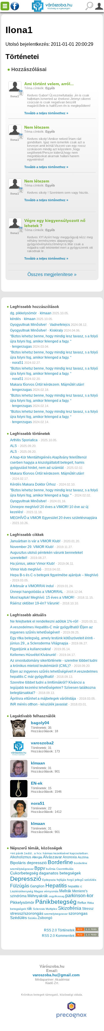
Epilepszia (49, 879)
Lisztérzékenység (21, 891)
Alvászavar (52, 857)
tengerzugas (22, 347)
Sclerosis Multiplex (45, 908)
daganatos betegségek (60, 873)
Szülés (32, 918)
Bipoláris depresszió (28, 862)
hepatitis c (75, 886)
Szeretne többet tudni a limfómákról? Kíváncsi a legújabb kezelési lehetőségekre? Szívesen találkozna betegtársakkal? (53, 687)
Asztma (83, 857)
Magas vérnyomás (46, 891)
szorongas (78, 913)
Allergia (37, 857)
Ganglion (37, 886)
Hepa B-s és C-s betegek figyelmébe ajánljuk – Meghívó (54, 575)
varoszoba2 (42, 743)
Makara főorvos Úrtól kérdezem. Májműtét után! (47, 385)
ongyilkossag (56, 896)
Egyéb (50, 88)
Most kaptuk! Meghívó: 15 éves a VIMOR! (42, 598)
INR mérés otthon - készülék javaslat (38, 704)
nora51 (17, 363)
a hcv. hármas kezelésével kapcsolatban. (61, 853)
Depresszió (25, 878)
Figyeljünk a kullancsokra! (30, 649)
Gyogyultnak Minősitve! (28, 325)
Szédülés (18, 918)
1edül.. (28, 853)
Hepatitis (56, 885)
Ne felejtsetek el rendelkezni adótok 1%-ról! (44, 621)
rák (29, 909)
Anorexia (70, 857)
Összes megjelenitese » (52, 274)
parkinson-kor (79, 895)
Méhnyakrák (37, 896)
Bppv (39, 868)
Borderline (60, 862)
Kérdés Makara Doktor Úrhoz (33, 484)
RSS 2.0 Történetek (59, 930)
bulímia (50, 868)
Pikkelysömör (22, 902)
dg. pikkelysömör (23, 313)
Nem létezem (36, 127)
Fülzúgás (19, 885)
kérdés (15, 319)
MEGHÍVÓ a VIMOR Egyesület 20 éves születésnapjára (53, 518)
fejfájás (61, 879)
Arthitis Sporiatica (24, 440)
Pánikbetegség (56, 901)
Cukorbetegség (24, 873)
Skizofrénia (69, 908)
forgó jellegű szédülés (81, 879)
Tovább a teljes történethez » (46, 113)
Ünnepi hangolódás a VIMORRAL (36, 592)
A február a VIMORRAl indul (32, 586)
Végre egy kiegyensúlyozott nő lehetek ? (55, 223)
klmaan (45, 313)
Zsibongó (45, 918)
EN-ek (36, 783)
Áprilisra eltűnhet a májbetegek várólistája (43, 699)
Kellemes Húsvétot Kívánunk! (33, 655)
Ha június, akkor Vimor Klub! (32, 564)
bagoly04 (40, 722)
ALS (13, 446)
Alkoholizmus (20, 857)
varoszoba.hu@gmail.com (56, 975)
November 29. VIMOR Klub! (31, 547)
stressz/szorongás (26, 913)
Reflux (81, 902)
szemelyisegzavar (56, 913)
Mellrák (65, 891)
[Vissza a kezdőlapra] (52, 6)
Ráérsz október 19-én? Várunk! (34, 603)
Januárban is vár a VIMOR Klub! (35, 541)
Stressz (88, 909)
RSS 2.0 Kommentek (58, 936)
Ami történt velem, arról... (49, 83)
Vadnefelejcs (60, 325)
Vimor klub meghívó (25, 569)
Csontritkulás (64, 868)
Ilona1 (14, 96)
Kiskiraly (56, 330)
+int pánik (16, 853)
